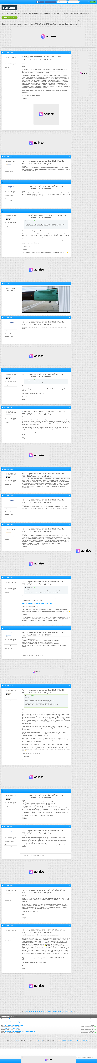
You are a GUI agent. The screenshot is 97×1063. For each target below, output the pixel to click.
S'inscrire (40, 2)
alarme (87, 1040)
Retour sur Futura (50, 2)
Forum (6, 13)
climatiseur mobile (62, 1040)
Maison (17, 1040)
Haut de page (89, 1057)
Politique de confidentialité (79, 1057)
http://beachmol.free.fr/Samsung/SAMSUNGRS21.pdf (37, 603)
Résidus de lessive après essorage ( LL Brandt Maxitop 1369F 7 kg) (40, 1011)
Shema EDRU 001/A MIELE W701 (66, 1011)
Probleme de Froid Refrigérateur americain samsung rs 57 (20, 1031)
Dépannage (35, 13)
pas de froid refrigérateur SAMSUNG (14, 1025)
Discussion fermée (9, 17)
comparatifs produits (37, 1040)
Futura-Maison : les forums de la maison (20, 13)
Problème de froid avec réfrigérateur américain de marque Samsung (22, 1022)
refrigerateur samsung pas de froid (10, 1028)
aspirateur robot (71, 1040)
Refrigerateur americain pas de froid (14, 1018)
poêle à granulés (80, 1040)
